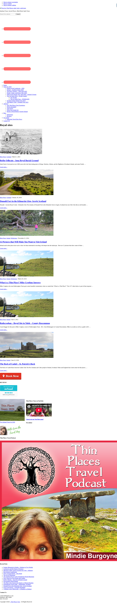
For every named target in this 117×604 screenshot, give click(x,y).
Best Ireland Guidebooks (10, 572)
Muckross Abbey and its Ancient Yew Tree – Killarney (18, 570)
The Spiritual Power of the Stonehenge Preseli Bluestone (18, 576)
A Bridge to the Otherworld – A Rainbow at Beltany (17, 589)
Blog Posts (3, 157)
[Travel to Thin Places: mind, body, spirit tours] (13, 8)
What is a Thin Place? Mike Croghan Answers (20, 282)
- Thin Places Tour (15, 602)
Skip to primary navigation (10, 2)
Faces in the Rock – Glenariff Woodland (14, 587)
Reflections (14, 238)
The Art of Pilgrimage (9, 575)
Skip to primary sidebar (9, 5)
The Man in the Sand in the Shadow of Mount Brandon (18, 583)
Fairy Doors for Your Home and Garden (14, 578)
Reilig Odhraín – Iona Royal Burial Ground (19, 160)
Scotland (9, 157)
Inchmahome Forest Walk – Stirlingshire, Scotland (17, 584)
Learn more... (3, 167)
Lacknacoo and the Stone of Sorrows (13, 569)
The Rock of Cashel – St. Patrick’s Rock (17, 364)
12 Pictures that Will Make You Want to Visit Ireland (23, 242)
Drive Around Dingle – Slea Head (12, 573)
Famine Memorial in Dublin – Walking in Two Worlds (18, 567)
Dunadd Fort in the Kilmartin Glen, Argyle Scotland (23, 201)
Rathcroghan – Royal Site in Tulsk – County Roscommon (25, 323)
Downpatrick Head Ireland (10, 581)
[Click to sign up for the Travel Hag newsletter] (10, 434)
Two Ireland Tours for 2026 (7, 422)
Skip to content (7, 3)
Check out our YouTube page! (35, 419)
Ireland (8, 238)
